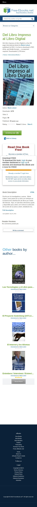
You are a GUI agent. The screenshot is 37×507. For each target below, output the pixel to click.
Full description (8, 210)
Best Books (18, 438)
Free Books (18, 436)
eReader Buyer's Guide (18, 456)
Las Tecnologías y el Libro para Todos (18, 287)
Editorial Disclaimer (18, 478)
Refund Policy (18, 474)
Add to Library (11, 138)
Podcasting (18, 444)
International (14, 289)
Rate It (30, 124)
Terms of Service (18, 470)
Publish (18, 442)
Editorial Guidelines (18, 476)
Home (18, 452)
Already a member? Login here (18, 173)
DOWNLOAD (11, 133)
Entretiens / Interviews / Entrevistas (18, 373)
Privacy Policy (18, 472)
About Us (18, 454)
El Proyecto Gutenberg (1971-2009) (18, 316)
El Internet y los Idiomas (18, 345)
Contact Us (18, 458)
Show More (18, 381)
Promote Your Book (18, 446)
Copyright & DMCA (18, 468)
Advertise (18, 480)
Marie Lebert (25, 45)
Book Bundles (18, 440)
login (24, 160)
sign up (24, 162)
